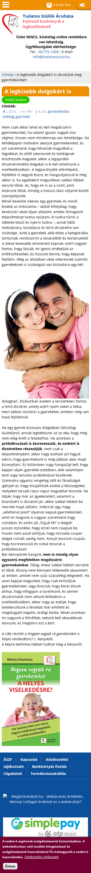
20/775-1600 (48, 51)
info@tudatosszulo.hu (51, 56)
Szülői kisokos (15, 100)
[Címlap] (11, 32)
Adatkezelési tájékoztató (41, 857)
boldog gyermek (16, 116)
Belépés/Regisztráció (83, 5)
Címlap (8, 74)
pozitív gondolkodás (52, 111)
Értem (10, 866)
